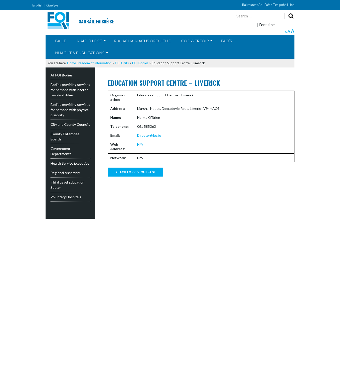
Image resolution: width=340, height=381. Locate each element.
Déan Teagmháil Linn (279, 5)
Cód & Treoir (195, 40)
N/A (140, 144)
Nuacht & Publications (80, 52)
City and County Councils (70, 124)
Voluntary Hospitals (66, 197)
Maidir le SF (89, 40)
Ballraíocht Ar (252, 5)
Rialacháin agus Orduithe (142, 40)
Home (71, 63)
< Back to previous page (135, 172)
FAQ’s (226, 40)
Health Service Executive (70, 163)
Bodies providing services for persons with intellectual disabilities (70, 89)
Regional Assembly (65, 173)
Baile (60, 40)
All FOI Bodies (62, 75)
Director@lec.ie (149, 135)
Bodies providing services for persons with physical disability (70, 109)
